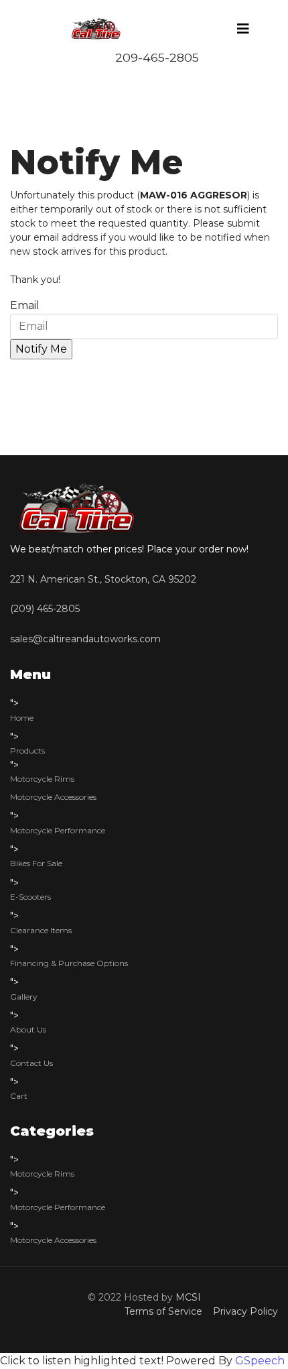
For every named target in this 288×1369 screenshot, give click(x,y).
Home (21, 718)
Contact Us (31, 1063)
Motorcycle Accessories (53, 797)
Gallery (24, 997)
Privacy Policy (243, 1311)
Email (25, 305)
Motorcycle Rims (42, 779)
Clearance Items (41, 930)
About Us (28, 1029)
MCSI (188, 1297)
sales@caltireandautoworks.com (85, 639)
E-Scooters (30, 897)
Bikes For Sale (36, 863)
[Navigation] (243, 29)
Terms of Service (166, 1311)
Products (27, 751)
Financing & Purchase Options (69, 963)
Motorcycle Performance (57, 830)
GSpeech (260, 1360)
